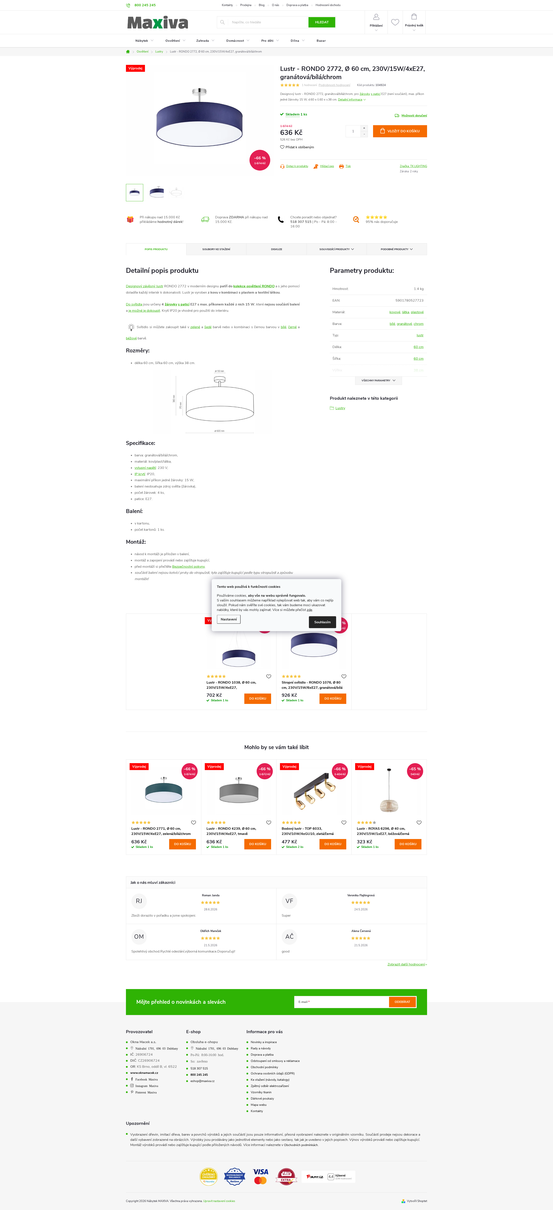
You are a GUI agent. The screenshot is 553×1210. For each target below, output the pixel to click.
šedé (207, 327)
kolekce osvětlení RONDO (254, 286)
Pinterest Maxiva (146, 1092)
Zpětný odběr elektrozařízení (270, 1086)
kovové (394, 312)
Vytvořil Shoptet (417, 1201)
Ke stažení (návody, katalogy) (270, 1080)
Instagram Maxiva (146, 1085)
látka (405, 312)
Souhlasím (322, 622)
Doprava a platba (297, 5)
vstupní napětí (145, 467)
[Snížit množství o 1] (364, 134)
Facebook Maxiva (146, 1079)
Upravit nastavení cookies (219, 1201)
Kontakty (227, 5)
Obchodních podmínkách (301, 1145)
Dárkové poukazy (262, 1098)
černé (292, 327)
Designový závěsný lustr (144, 286)
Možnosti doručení (414, 115)
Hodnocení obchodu (328, 5)
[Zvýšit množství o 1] (364, 128)
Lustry (340, 408)
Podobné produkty (394, 249)
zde (309, 609)
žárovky (365, 94)
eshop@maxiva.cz (203, 1081)
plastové (417, 312)
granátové (404, 323)
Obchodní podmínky (264, 1067)
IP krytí (140, 474)
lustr (420, 335)
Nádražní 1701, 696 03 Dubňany (156, 1048)
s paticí (375, 94)
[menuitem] (141, 41)
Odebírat (402, 1002)
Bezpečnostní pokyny (188, 566)
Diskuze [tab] (276, 249)
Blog (262, 5)
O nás (275, 5)
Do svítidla (134, 304)
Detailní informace (350, 100)
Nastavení (229, 619)
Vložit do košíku (404, 131)
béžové (131, 338)
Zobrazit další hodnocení (406, 964)
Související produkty (334, 249)
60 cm (419, 347)
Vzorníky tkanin (261, 1092)
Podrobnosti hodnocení (334, 85)
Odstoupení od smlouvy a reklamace (275, 1061)
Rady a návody (261, 1048)
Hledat (322, 22)
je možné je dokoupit (144, 310)
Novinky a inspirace (264, 1042)
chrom (419, 323)
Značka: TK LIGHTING (413, 166)
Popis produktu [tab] (156, 249)
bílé (283, 327)
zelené (195, 327)
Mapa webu (259, 1105)
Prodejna (245, 5)
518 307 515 (199, 1068)
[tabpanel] (238, 662)
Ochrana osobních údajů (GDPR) (273, 1073)
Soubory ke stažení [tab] (216, 249)
